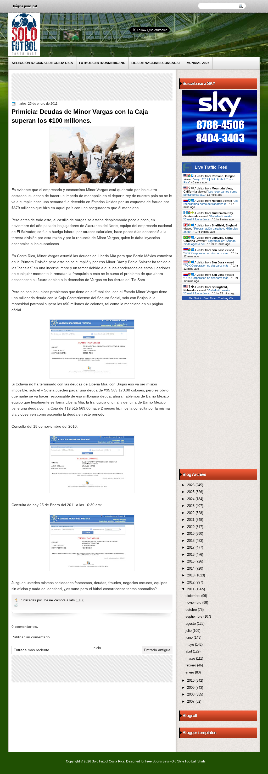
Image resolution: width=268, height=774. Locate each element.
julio (189, 631)
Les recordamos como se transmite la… (210, 202)
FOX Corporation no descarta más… (208, 253)
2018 (191, 541)
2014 (191, 568)
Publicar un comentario (31, 637)
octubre (192, 610)
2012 (191, 582)
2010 (191, 680)
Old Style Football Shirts (188, 761)
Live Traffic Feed (211, 167)
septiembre (194, 616)
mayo (190, 644)
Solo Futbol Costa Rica (108, 761)
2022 (191, 513)
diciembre (193, 596)
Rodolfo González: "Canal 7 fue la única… (208, 218)
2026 (191, 485)
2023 (191, 506)
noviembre (194, 603)
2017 (191, 547)
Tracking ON (225, 298)
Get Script (195, 298)
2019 (191, 534)
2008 (191, 694)
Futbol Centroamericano (102, 63)
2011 (191, 589)
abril (189, 651)
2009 (191, 688)
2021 (191, 520)
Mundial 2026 (198, 63)
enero (190, 672)
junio (190, 637)
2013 (191, 575)
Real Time (210, 298)
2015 (191, 561)
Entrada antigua (157, 650)
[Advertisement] (108, 86)
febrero (191, 665)
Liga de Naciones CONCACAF (156, 63)
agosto (191, 623)
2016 (191, 554)
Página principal (25, 6)
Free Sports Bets (157, 761)
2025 (191, 492)
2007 (191, 701)
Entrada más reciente (31, 650)
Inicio (96, 648)
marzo (191, 658)
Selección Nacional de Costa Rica (42, 63)
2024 (191, 499)
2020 (191, 527)
